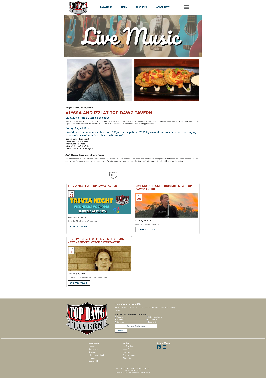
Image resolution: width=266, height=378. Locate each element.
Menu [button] (124, 7)
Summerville (94, 361)
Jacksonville (93, 358)
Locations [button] (106, 7)
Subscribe (121, 331)
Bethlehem (93, 349)
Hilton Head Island (96, 355)
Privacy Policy (130, 370)
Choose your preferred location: (130, 314)
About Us (127, 358)
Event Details (78, 226)
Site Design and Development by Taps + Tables (133, 373)
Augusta (92, 346)
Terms (138, 370)
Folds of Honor (129, 355)
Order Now (127, 349)
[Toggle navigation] (187, 7)
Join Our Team (128, 346)
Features (141, 7)
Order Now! (163, 7)
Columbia (92, 352)
